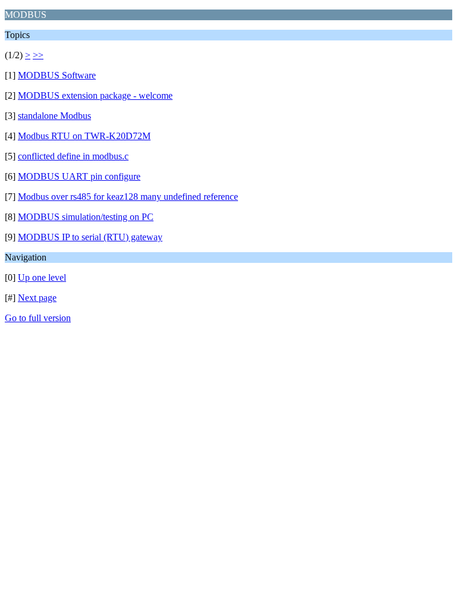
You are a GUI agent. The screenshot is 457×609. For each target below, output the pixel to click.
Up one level (42, 277)
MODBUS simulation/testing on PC (86, 217)
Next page (37, 298)
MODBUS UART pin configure (79, 176)
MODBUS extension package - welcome (95, 95)
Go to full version (38, 318)
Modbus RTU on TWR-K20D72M (84, 136)
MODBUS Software (57, 75)
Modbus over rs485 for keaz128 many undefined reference (128, 197)
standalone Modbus (54, 116)
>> (38, 55)
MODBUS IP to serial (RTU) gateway (90, 237)
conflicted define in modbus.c (73, 156)
